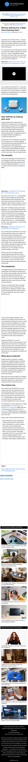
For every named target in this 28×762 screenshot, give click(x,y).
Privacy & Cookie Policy (17, 734)
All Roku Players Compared (16, 14)
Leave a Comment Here (6, 478)
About (8, 726)
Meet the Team (14, 726)
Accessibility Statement (14, 732)
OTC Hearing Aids (6, 470)
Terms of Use (8, 734)
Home (5, 726)
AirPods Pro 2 (14, 196)
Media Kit (4, 728)
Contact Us (21, 726)
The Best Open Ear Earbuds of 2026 (17, 15)
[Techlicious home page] (14, 4)
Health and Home (10, 469)
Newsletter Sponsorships (14, 728)
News (3, 469)
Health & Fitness (20, 469)
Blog (13, 470)
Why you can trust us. (18, 25)
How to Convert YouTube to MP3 (10, 720)
